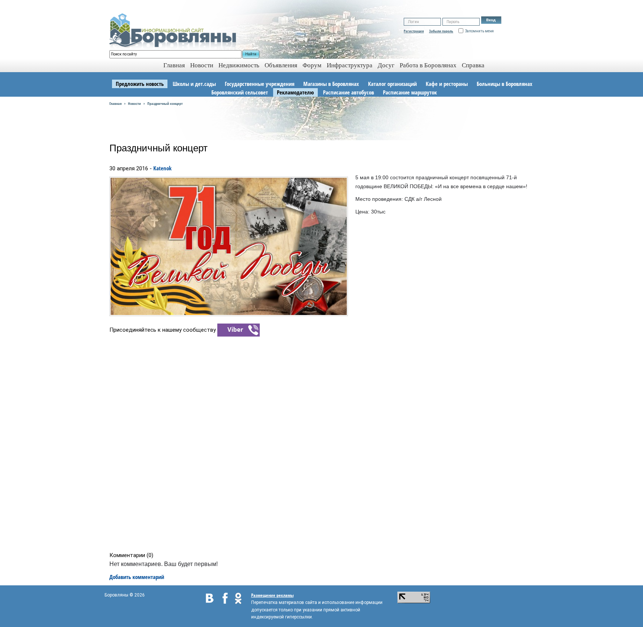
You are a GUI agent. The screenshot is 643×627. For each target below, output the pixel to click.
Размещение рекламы (272, 595)
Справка (473, 65)
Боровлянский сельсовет (239, 92)
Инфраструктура (349, 65)
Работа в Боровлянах (428, 65)
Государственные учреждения (259, 83)
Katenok (162, 168)
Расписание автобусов (348, 92)
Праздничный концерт (165, 103)
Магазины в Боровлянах (331, 83)
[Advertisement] (323, 444)
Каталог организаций (392, 83)
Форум (312, 65)
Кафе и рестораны (447, 83)
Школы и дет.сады (194, 83)
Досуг (386, 65)
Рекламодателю (295, 92)
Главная (115, 103)
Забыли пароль (441, 30)
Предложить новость (140, 83)
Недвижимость (238, 65)
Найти (250, 54)
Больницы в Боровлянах (504, 83)
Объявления (281, 65)
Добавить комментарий (136, 577)
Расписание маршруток (410, 92)
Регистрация (414, 30)
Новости (201, 65)
